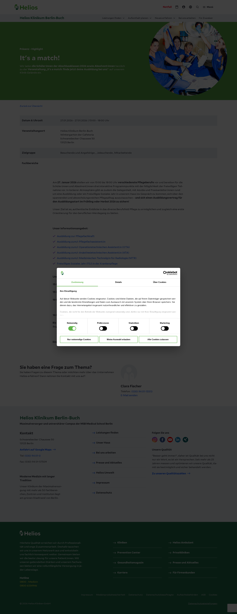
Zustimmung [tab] (77, 282)
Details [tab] (118, 282)
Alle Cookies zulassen (158, 339)
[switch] (103, 328)
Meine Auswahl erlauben (118, 339)
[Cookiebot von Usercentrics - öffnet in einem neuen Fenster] (165, 273)
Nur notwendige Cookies (79, 339)
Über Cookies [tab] (159, 282)
